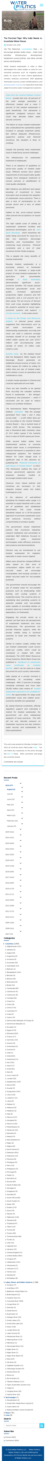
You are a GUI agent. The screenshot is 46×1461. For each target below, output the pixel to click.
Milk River (10, 1343)
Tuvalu (9, 1240)
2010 (9, 917)
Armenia (10, 959)
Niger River (11, 1349)
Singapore (11, 1191)
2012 (9, 906)
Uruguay (10, 1259)
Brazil (9, 985)
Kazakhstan (11, 1082)
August (11, 789)
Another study (13, 354)
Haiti (9, 1053)
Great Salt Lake (13, 1324)
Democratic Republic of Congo (19, 1020)
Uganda (10, 1246)
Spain (9, 1204)
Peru (9, 1165)
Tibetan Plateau (13, 1382)
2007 (9, 934)
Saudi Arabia (12, 1185)
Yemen (10, 1272)
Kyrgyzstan (11, 1091)
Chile (9, 1004)
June (10, 799)
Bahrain (10, 969)
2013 (9, 900)
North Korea (12, 1149)
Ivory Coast (11, 1075)
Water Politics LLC (19, 1450)
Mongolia (10, 1120)
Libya (9, 1101)
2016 (9, 883)
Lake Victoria (12, 1333)
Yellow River (11, 1394)
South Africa (12, 1198)
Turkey (9, 1233)
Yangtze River (12, 1391)
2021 (9, 854)
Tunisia (10, 1230)
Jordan (10, 1079)
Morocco (10, 1124)
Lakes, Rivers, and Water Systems (18, 1282)
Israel (9, 1069)
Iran (8, 1062)
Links (7, 1415)
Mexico (10, 1117)
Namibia (10, 1133)
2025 (9, 832)
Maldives (10, 1111)
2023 (9, 843)
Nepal (9, 1136)
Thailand (10, 1223)
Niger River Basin (14, 1356)
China (9, 1008)
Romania (10, 1178)
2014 (9, 894)
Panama (10, 1159)
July (10, 794)
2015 (9, 889)
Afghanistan (12, 946)
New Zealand (12, 1140)
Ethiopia (10, 1033)
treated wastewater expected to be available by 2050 (23, 692)
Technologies (10, 1397)
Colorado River (13, 1301)
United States (12, 1256)
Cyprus (10, 1017)
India (35, 747)
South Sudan (12, 1201)
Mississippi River (13, 1346)
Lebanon (10, 1098)
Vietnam (10, 1269)
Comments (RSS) (12, 1440)
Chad (9, 1001)
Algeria (10, 953)
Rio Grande (11, 1378)
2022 (9, 849)
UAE (8, 1243)
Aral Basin (11, 1288)
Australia (10, 963)
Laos (9, 1095)
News (7, 1413)
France (10, 1037)
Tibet (9, 1227)
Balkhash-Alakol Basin (16, 1291)
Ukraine (10, 1249)
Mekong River (12, 1340)
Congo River (12, 1304)
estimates (18, 412)
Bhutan (10, 975)
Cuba (9, 1014)
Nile (8, 1359)
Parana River (12, 1372)
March (11, 815)
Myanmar (10, 1130)
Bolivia (9, 979)
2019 (9, 866)
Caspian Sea (12, 1298)
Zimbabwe (11, 1278)
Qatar (9, 1175)
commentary (26, 49)
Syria (9, 1211)
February (12, 821)
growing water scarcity (13, 85)
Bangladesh (11, 972)
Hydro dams (12, 1407)
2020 (9, 860)
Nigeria (10, 1146)
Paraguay (11, 1162)
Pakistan (10, 1153)
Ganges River (12, 1317)
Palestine (10, 1156)
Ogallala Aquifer (13, 1365)
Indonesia (11, 1059)
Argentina (11, 956)
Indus (9, 1327)
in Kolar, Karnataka (29, 280)
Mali (8, 1114)
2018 (9, 872)
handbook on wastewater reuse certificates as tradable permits (23, 665)
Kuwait (9, 1088)
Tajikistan (10, 1217)
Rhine (9, 1375)
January (11, 826)
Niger (9, 1143)
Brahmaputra (12, 1295)
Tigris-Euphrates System (17, 1385)
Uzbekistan (11, 1262)
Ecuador (10, 1027)
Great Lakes (12, 1320)
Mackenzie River (13, 1336)
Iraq (8, 1066)
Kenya (9, 1085)
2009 (9, 923)
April (10, 810)
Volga (9, 1388)
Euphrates (11, 1314)
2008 (9, 928)
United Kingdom (13, 1252)
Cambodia (11, 988)
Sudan (9, 1207)
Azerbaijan (11, 966)
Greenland (11, 1046)
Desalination (12, 1400)
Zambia (10, 1275)
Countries (9, 944)
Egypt (9, 1030)
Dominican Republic (15, 1024)
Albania (10, 950)
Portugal (10, 1172)
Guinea (10, 1050)
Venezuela (11, 1265)
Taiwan (9, 1214)
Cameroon (11, 991)
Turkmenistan (12, 1236)
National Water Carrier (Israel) (19, 1410)
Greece (10, 1043)
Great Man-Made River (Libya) (19, 1403)
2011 (9, 911)
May (10, 805)
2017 (9, 877)
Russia (9, 1182)
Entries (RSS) (10, 1437)
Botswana (11, 982)
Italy (8, 1072)
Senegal (10, 1188)
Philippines (11, 1169)
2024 (9, 837)
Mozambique (12, 1127)
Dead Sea (11, 1311)
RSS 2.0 (10, 754)
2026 (9, 785)
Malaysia (10, 1108)
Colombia (10, 1011)
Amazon (10, 1285)
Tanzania (10, 1220)
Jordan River (12, 1330)
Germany (10, 1040)
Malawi (9, 1104)
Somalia (10, 1194)
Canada (10, 998)
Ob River (10, 1362)
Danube (10, 1307)
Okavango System (14, 1369)
